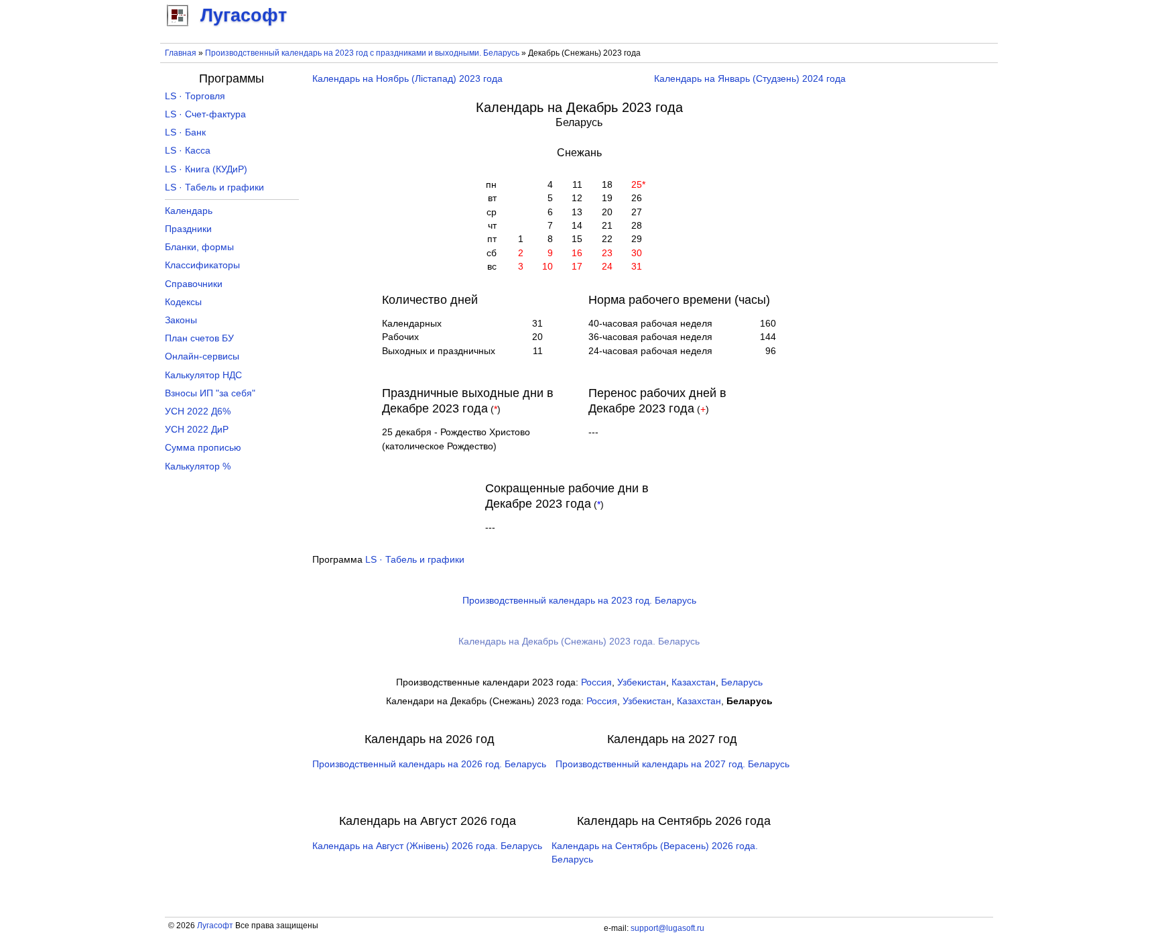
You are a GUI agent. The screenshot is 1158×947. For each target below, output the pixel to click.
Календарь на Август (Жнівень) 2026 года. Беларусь (427, 846)
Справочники (193, 284)
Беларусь (742, 682)
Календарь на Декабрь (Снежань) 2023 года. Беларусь (579, 641)
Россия (596, 682)
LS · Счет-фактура (205, 114)
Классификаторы (202, 265)
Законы (181, 320)
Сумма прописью (203, 448)
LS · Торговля (195, 96)
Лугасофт (215, 925)
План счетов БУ (199, 338)
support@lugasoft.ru (667, 928)
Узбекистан (641, 682)
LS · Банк (185, 132)
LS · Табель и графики (414, 560)
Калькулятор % (198, 466)
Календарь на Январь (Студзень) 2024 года (750, 79)
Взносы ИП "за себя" (210, 393)
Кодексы (183, 302)
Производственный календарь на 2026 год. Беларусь (429, 764)
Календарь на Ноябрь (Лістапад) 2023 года (407, 79)
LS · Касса (187, 151)
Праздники (188, 229)
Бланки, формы (199, 247)
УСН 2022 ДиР (197, 430)
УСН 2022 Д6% (198, 411)
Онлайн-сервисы (202, 356)
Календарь (188, 211)
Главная (180, 53)
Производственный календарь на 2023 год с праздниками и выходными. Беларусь (362, 53)
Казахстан (693, 682)
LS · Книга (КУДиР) (206, 169)
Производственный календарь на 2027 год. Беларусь (672, 764)
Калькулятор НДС (203, 375)
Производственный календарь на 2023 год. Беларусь (579, 601)
